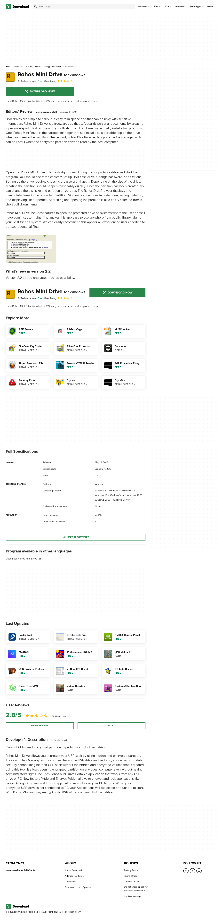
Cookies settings (132, 896)
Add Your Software (74, 876)
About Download (73, 870)
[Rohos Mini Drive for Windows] (10, 77)
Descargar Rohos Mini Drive (21, 558)
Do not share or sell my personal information (136, 889)
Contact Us (70, 881)
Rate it (111, 725)
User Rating (50, 81)
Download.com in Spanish (78, 887)
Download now (42, 91)
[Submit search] (35, 6)
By (26, 81)
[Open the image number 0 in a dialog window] (31, 249)
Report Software (78, 537)
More (210, 6)
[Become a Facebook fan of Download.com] (186, 870)
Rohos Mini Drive (51, 74)
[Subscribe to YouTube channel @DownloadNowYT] (199, 870)
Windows (143, 6)
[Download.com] (17, 6)
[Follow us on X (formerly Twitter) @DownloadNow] (192, 870)
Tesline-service (61, 740)
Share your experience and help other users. (73, 101)
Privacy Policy (131, 870)
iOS (167, 6)
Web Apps (195, 6)
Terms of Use (130, 876)
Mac (156, 6)
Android (179, 6)
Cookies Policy (131, 881)
